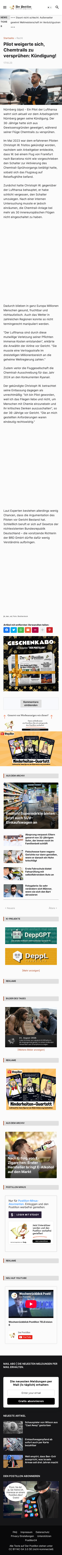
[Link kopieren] (35, 625)
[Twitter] (14, 625)
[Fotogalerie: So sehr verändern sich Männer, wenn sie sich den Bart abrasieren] (13, 885)
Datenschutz (42, 1527)
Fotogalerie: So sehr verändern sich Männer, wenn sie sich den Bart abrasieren (38, 885)
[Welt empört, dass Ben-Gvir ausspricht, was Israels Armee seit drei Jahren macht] (13, 1456)
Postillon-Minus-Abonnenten (24, 1197)
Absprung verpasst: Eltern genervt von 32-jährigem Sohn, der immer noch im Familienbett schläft (40, 834)
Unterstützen (44, 1531)
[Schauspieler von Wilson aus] (13, 1422)
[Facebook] (6, 625)
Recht (20, 33)
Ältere (52, 903)
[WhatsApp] (21, 625)
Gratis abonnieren (31, 1396)
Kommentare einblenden (31, 699)
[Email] (28, 625)
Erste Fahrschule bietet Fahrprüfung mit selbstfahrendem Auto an (39, 866)
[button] (4, 7)
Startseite (8, 33)
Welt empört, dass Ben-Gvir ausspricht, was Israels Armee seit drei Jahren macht (41, 1454)
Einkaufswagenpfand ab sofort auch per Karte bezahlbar (38, 1437)
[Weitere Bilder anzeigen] (31, 1044)
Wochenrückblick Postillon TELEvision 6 (30, 1318)
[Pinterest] (49, 625)
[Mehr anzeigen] (42, 625)
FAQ (15, 1527)
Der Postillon (31, 1541)
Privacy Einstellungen (22, 1531)
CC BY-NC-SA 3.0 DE (20, 1544)
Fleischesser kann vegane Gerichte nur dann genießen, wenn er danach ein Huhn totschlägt (41, 851)
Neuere (11, 903)
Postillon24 (31, 1535)
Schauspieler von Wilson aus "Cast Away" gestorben (41, 1419)
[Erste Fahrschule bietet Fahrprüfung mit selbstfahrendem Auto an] (13, 868)
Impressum (26, 1527)
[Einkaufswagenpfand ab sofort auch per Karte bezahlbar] (13, 1439)
